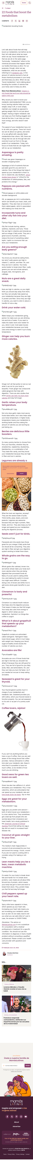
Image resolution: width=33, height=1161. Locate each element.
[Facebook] (7, 1116)
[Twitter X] (12, 1116)
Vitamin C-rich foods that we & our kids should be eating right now (16, 93)
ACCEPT (21, 473)
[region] (16, 470)
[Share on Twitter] (15, 20)
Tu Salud (7, 8)
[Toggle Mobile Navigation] (3, 3)
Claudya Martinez (12, 953)
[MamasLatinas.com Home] (10, 3)
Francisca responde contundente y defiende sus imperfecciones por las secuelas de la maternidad (16, 1021)
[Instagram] (21, 1116)
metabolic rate (17, 73)
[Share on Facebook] (12, 20)
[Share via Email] (26, 20)
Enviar (28, 1065)
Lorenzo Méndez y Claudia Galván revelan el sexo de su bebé (15, 989)
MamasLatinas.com (9, 924)
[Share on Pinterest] (23, 20)
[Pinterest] (16, 1116)
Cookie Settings (10, 473)
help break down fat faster (11, 795)
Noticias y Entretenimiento (10, 1015)
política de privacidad (16, 1071)
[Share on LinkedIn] (19, 20)
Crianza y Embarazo (9, 984)
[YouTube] (26, 1116)
